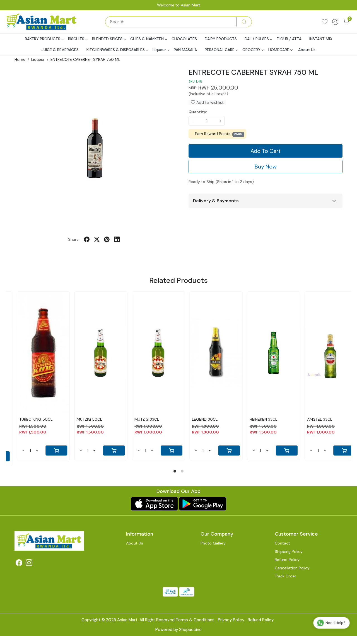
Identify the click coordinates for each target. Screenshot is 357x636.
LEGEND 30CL (196, 419)
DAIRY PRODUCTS (221, 38)
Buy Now (266, 166)
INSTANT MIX (320, 38)
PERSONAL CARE (220, 49)
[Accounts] (335, 22)
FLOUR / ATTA (289, 38)
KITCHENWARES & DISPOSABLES (115, 49)
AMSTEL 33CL (311, 419)
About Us (306, 49)
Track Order (285, 576)
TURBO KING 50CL (27, 419)
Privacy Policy (231, 620)
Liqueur (159, 49)
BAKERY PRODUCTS (42, 38)
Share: (73, 239)
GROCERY (251, 49)
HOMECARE (278, 49)
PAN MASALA (185, 49)
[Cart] (48, 450)
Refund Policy (287, 559)
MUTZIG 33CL (138, 419)
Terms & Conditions (195, 620)
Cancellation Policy (292, 567)
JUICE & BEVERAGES (60, 49)
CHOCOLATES (184, 38)
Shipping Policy (289, 551)
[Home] (42, 21)
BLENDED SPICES (107, 38)
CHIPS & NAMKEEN (147, 38)
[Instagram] (29, 563)
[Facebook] (19, 563)
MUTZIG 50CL (81, 419)
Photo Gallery (213, 543)
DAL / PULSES (257, 38)
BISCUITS (76, 38)
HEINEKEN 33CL (255, 419)
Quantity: (198, 111)
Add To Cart (265, 151)
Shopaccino (190, 629)
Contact (282, 543)
